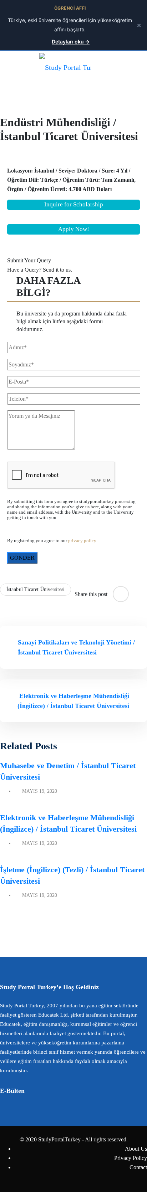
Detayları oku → (71, 41)
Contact (138, 1167)
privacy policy (82, 540)
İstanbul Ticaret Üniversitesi (35, 589)
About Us (136, 1149)
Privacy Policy (130, 1158)
